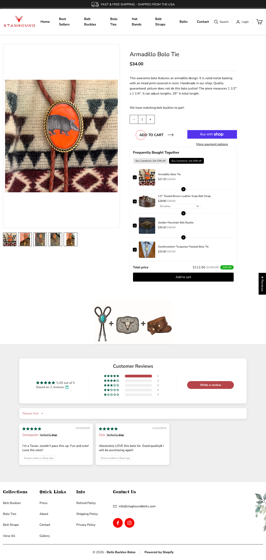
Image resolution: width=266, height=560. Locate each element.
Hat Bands (136, 22)
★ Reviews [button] (262, 283)
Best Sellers (64, 22)
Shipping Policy (87, 514)
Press (44, 503)
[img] (31, 429)
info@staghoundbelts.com (137, 506)
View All (9, 536)
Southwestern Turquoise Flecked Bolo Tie (183, 246)
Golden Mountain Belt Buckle (175, 222)
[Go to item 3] (40, 239)
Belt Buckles (90, 22)
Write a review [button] (210, 385)
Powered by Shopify (159, 552)
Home (45, 21)
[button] (112, 376)
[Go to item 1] (10, 239)
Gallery (45, 536)
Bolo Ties (113, 22)
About (44, 514)
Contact (203, 21)
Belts (184, 21)
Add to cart (151, 135)
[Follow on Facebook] (117, 522)
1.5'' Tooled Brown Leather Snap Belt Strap (184, 196)
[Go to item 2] (25, 239)
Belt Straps (160, 22)
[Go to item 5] (70, 239)
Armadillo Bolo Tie (169, 174)
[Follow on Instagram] (129, 522)
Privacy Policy (85, 525)
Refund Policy (86, 503)
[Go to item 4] (55, 239)
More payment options (212, 144)
